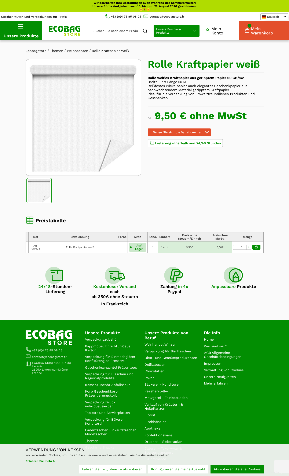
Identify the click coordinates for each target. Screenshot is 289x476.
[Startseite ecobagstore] (64, 31)
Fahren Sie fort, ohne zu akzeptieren (112, 469)
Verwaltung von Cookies (224, 370)
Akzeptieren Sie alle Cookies (237, 469)
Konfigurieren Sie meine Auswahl (178, 469)
